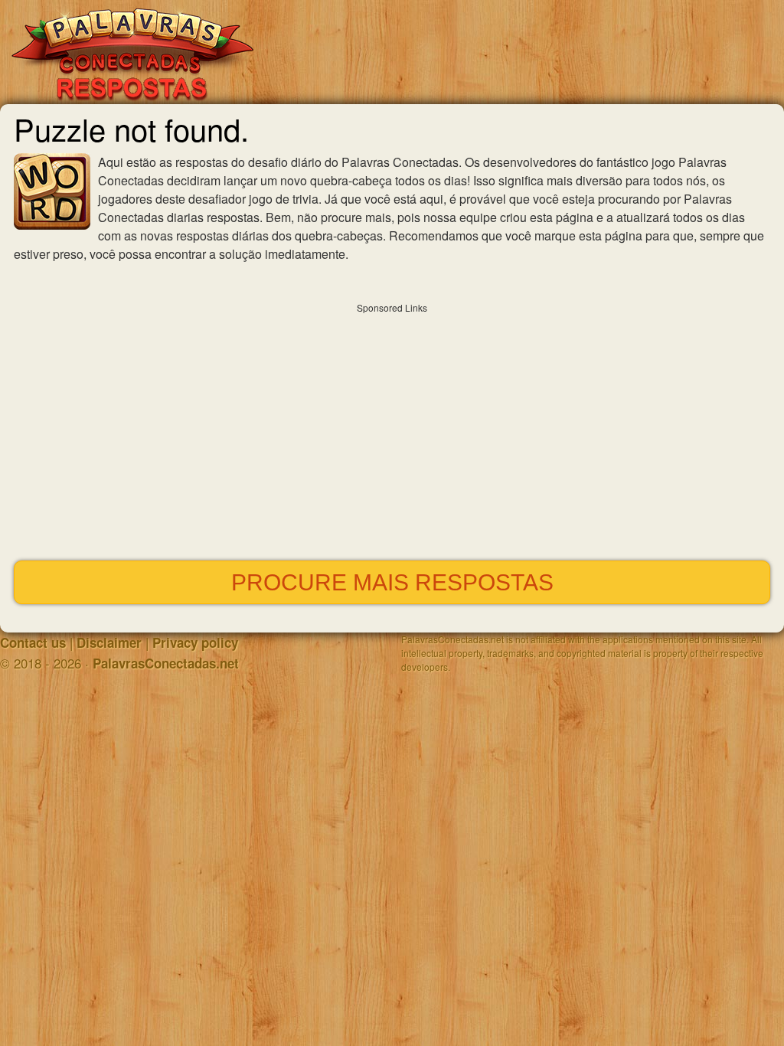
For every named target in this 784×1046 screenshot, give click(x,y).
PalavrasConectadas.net (166, 663)
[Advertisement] (392, 428)
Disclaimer (109, 642)
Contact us (33, 642)
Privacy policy (195, 642)
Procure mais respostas (392, 582)
